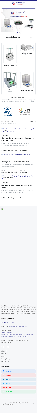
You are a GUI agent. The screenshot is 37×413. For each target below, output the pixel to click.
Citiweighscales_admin (9, 151)
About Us (4, 351)
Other (5, 130)
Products (4, 354)
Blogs (3, 356)
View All (31, 37)
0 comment (23, 151)
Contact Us (5, 361)
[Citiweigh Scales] (18, 3)
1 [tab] (17, 32)
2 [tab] (19, 32)
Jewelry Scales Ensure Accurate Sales (15, 162)
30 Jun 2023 (4, 135)
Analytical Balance (8, 177)
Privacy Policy (5, 359)
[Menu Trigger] (33, 2)
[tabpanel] (9, 111)
